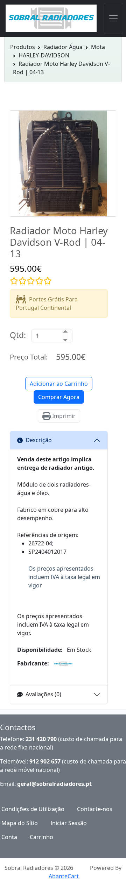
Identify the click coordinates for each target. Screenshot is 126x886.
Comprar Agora (58, 397)
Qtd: (18, 335)
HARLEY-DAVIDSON (44, 55)
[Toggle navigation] (113, 18)
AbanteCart (64, 876)
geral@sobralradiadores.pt (54, 784)
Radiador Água (63, 47)
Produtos (22, 47)
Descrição (39, 440)
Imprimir (63, 416)
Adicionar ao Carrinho (59, 384)
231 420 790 (41, 739)
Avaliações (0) (43, 694)
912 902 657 (45, 761)
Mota (98, 47)
